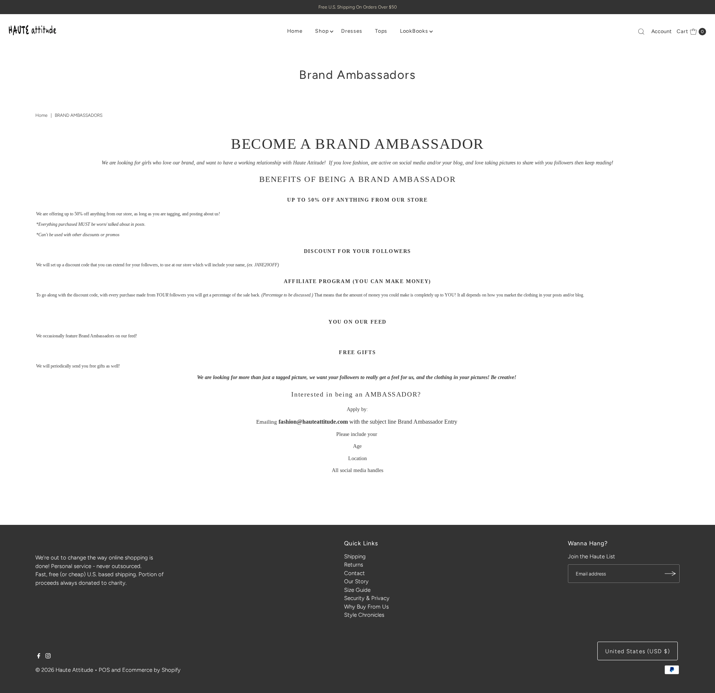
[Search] (641, 31)
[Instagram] (48, 656)
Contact (354, 573)
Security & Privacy (367, 598)
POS (104, 670)
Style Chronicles (364, 615)
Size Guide (357, 590)
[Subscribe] (670, 573)
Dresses (351, 31)
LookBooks (414, 31)
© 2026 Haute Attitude (64, 670)
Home (295, 31)
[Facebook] (38, 656)
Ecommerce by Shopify (151, 670)
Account (661, 31)
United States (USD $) (637, 651)
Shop (321, 31)
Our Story (356, 581)
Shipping (355, 556)
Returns (353, 564)
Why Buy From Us (366, 606)
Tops (381, 31)
